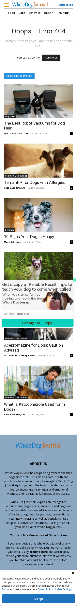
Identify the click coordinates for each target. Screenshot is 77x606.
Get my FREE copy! (37, 322)
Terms (5, 589)
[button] (73, 573)
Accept (38, 599)
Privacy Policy (45, 589)
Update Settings (63, 589)
